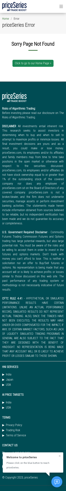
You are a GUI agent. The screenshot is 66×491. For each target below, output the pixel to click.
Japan (9, 379)
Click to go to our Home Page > (33, 63)
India (8, 374)
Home (5, 18)
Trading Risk (13, 430)
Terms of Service (16, 435)
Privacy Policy (14, 425)
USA (8, 384)
